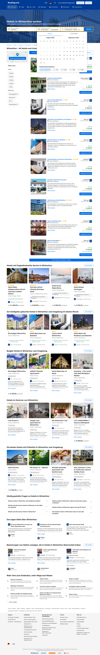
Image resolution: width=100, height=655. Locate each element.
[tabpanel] (62, 54)
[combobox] (21, 29)
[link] (17, 73)
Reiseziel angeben (15, 28)
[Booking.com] (13, 3)
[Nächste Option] (93, 287)
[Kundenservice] (55, 3)
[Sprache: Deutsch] (50, 3)
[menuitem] (12, 7)
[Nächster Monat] (84, 38)
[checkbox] (59, 44)
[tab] (50, 34)
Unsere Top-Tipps (36, 52)
